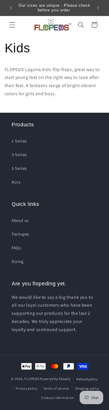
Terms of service (56, 388)
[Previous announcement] (11, 7)
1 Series (19, 141)
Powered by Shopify (55, 379)
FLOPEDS (31, 379)
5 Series (19, 168)
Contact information (57, 397)
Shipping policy (87, 388)
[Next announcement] (98, 7)
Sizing (18, 261)
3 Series (19, 154)
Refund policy (87, 379)
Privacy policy (26, 388)
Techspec (21, 234)
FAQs (16, 247)
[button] (12, 24)
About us (20, 220)
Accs (16, 182)
